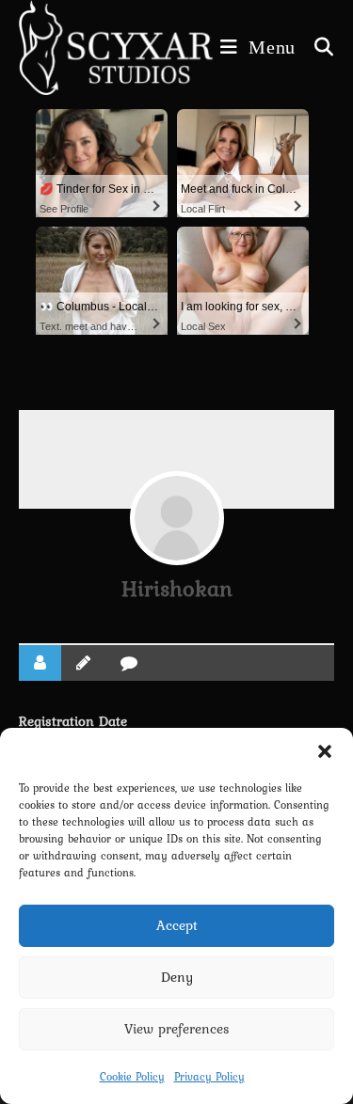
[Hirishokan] (177, 518)
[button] (324, 751)
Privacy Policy (209, 1076)
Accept (177, 925)
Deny (177, 977)
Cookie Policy (132, 1076)
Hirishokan (177, 588)
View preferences (177, 1028)
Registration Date (73, 721)
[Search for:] (317, 47)
